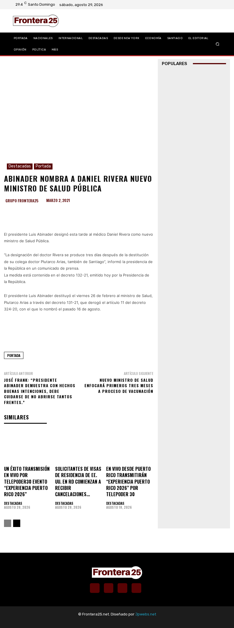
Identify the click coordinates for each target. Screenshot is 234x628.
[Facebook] (197, 4)
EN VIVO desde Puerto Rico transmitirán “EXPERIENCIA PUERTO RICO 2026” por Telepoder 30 (128, 481)
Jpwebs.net (145, 614)
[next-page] (16, 523)
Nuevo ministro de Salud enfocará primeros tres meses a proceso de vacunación (118, 385)
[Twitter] (212, 4)
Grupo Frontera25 (21, 201)
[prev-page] (7, 523)
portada (13, 355)
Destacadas (20, 166)
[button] (217, 43)
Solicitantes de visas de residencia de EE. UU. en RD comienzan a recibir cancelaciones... (78, 481)
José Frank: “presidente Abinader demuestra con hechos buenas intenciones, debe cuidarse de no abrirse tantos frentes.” (39, 391)
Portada (43, 166)
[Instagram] (204, 4)
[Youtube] (219, 4)
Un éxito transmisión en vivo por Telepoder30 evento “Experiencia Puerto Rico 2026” (27, 481)
